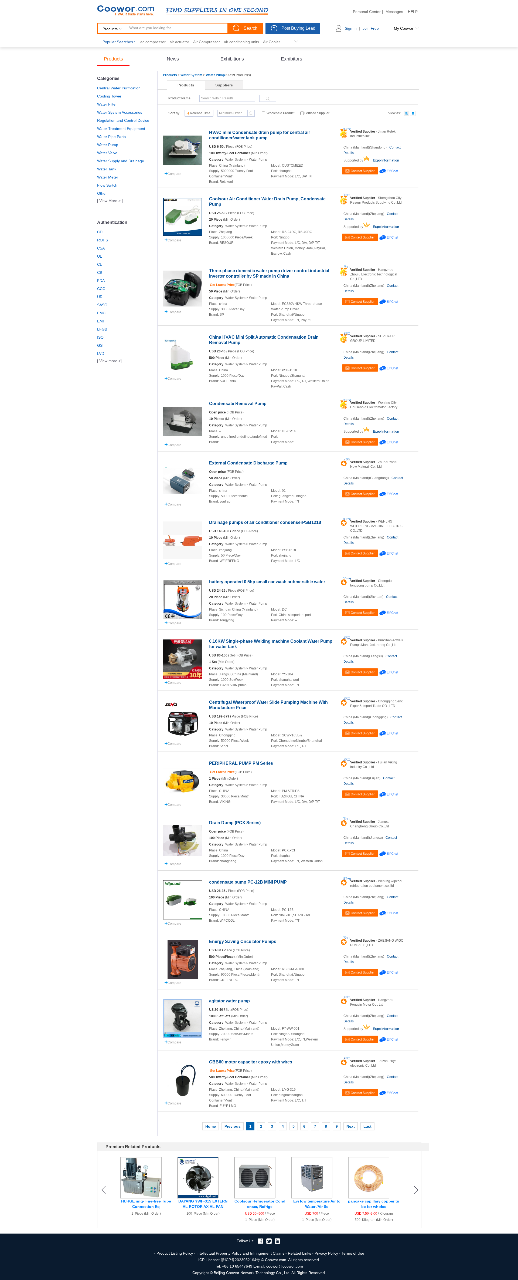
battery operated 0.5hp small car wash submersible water (267, 582)
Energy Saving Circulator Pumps (242, 941)
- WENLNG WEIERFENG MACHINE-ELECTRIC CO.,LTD (376, 526)
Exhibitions (232, 59)
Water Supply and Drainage (120, 161)
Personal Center (367, 11)
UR (100, 297)
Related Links (299, 1253)
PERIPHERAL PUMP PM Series (241, 763)
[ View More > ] (110, 200)
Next (350, 1126)
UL (99, 256)
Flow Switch (107, 185)
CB (99, 272)
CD (100, 232)
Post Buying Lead (298, 28)
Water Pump (107, 145)
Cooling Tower (109, 96)
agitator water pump (229, 1001)
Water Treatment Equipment (121, 128)
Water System (191, 75)
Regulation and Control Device (123, 120)
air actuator (179, 42)
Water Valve (107, 153)
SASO (102, 305)
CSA (101, 248)
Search (250, 28)
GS (100, 345)
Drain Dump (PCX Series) (235, 822)
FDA (101, 280)
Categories (108, 78)
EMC (101, 313)
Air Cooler (271, 42)
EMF (101, 321)
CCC (101, 289)
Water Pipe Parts (111, 136)
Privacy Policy (326, 1253)
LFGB (102, 329)
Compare (174, 174)
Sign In (351, 28)
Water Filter (107, 104)
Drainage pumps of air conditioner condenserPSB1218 (265, 522)
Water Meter (107, 177)
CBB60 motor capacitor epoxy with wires (250, 1062)
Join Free (371, 28)
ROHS (102, 240)
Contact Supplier (360, 170)
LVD (100, 353)
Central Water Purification (119, 88)
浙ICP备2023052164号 (240, 1260)
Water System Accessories (119, 112)
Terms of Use (353, 1253)
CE (99, 264)
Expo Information (386, 160)
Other (102, 193)
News (173, 59)
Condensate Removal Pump (238, 403)
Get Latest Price (222, 285)
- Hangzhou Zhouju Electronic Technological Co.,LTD (373, 274)
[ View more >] (109, 361)
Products (113, 59)
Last (367, 1126)
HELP (413, 11)
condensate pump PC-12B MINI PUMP (248, 882)
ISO (100, 337)
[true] (406, 113)
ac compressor (153, 42)
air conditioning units (241, 42)
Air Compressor (206, 42)
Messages (394, 11)
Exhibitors (291, 59)
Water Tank (106, 169)
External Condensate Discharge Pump (248, 463)
